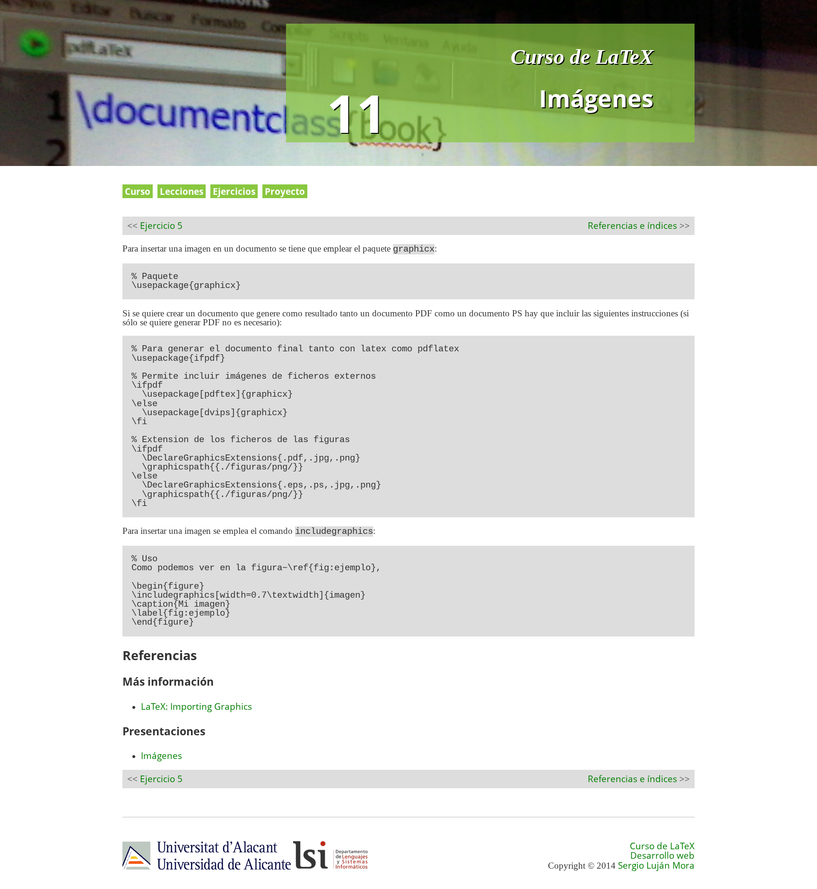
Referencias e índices (632, 225)
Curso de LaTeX (582, 57)
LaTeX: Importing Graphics (196, 706)
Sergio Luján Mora (656, 865)
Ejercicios (234, 191)
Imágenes (161, 755)
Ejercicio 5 (161, 225)
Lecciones (181, 191)
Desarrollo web (662, 855)
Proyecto (285, 191)
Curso (137, 191)
